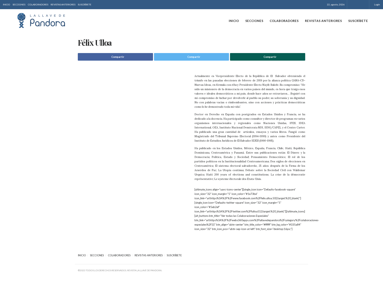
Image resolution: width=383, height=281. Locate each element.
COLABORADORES (38, 4)
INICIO (6, 4)
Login (377, 4)
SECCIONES (19, 4)
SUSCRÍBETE (84, 4)
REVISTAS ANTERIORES (63, 4)
